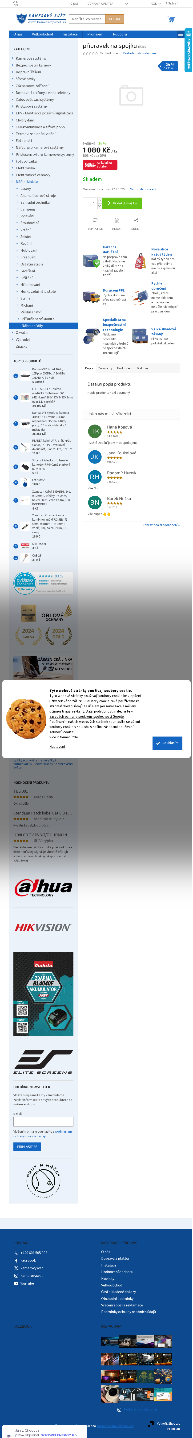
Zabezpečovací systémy (33, 99)
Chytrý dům (23, 120)
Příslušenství (29, 312)
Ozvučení (21, 332)
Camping (26, 209)
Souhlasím (169, 742)
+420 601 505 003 (32, 1252)
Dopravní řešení (26, 72)
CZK (152, 4)
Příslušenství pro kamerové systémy (43, 154)
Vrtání (23, 230)
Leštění (25, 278)
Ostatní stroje (30, 264)
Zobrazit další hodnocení (158, 525)
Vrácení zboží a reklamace (120, 1305)
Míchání (25, 305)
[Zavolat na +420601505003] (18, 3)
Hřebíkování (28, 284)
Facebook (26, 1260)
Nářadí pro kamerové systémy (38, 147)
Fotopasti (22, 140)
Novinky (106, 1278)
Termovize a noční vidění (33, 133)
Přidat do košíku (123, 203)
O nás (72, 4)
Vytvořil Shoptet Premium (166, 1426)
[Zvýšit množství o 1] (97, 200)
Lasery (24, 188)
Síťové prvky (23, 79)
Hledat (113, 19)
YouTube (25, 1283)
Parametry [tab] (103, 368)
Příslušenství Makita (36, 319)
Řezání (24, 243)
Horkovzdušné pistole (36, 291)
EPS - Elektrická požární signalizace (43, 113)
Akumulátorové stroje (36, 195)
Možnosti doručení (141, 189)
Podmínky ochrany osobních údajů (127, 1311)
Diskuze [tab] (140, 368)
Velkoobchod (110, 1285)
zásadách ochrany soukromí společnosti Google (85, 716)
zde (73, 737)
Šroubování (28, 223)
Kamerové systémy (29, 58)
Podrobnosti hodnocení (138, 53)
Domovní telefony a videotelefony (41, 92)
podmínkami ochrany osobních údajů (41, 1134)
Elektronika (23, 168)
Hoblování (27, 250)
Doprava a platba (98, 4)
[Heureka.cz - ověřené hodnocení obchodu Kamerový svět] (42, 583)
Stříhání (25, 298)
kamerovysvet (30, 1268)
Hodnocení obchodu (116, 1271)
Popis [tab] (87, 368)
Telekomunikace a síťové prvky (38, 127)
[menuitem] (16, 34)
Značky (19, 346)
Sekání (24, 236)
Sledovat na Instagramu (138, 1409)
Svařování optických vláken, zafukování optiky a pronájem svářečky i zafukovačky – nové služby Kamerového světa (41, 762)
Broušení (26, 271)
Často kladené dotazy (117, 1291)
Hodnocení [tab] (122, 368)
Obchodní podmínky (116, 1298)
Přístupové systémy (30, 106)
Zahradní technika (33, 202)
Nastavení (55, 746)
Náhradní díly (30, 325)
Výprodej (21, 339)
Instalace (107, 1265)
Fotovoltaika (24, 161)
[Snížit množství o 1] (97, 206)
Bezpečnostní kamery (31, 65)
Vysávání (25, 216)
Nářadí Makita (25, 181)
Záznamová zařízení (30, 86)
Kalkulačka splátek (102, 164)
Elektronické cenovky (31, 175)
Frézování (26, 257)
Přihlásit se (25, 1147)
